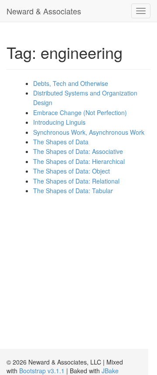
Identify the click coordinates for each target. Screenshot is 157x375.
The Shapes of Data (61, 141)
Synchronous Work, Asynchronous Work (88, 132)
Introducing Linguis (59, 122)
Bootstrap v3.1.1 (42, 370)
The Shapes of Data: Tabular (73, 190)
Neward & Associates (44, 11)
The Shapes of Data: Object (71, 171)
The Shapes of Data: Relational (76, 181)
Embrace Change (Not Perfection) (80, 112)
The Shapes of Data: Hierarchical (79, 161)
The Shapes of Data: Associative (78, 151)
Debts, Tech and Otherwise (70, 83)
